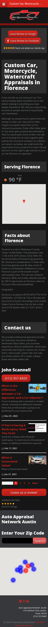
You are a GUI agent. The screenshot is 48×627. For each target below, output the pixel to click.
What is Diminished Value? (9, 461)
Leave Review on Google (23, 33)
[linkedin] (27, 601)
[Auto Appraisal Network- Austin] (24, 15)
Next (35, 483)
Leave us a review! (24, 492)
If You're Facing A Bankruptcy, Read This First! (14, 429)
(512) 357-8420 (16, 378)
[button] (24, 201)
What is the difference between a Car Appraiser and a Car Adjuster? (22, 391)
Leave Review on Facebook (24, 40)
